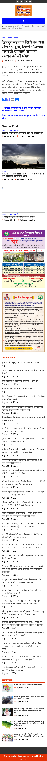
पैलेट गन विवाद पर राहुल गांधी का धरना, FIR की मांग (20, 381)
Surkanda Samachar (24, 61)
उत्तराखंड (10, 38)
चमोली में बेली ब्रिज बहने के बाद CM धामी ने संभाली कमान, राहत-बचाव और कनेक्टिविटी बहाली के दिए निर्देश (29, 710)
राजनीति (16, 38)
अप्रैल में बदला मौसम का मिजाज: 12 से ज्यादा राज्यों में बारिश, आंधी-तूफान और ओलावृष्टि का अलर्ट (23, 174)
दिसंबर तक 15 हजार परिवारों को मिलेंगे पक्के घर (18, 388)
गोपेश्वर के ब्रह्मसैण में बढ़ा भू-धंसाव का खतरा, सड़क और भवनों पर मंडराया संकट (29, 697)
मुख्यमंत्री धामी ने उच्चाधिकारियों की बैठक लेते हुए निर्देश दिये (22, 133)
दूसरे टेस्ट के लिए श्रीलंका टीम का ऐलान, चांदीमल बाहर (21, 362)
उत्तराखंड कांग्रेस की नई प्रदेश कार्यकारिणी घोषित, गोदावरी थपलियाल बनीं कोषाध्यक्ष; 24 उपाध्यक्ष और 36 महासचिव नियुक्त (22, 646)
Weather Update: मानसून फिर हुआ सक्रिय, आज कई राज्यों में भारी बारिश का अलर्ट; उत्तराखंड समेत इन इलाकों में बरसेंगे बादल (22, 569)
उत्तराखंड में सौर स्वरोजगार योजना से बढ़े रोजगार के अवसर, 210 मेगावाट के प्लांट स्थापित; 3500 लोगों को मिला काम (29, 723)
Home (4, 26)
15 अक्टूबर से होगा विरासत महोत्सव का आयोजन (18, 216)
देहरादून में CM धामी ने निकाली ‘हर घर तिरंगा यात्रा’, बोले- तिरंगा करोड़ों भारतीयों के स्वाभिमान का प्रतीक (29, 735)
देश (8, 171)
